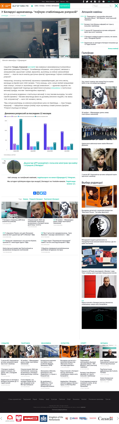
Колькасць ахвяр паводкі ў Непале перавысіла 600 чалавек (98, 332)
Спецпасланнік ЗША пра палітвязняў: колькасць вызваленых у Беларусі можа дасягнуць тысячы (38, 222)
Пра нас (108, 399)
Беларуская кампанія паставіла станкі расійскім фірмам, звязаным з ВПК (48, 363)
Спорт (83, 343)
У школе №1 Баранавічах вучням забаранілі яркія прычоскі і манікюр (99, 31)
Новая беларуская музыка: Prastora (106, 379)
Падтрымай (27, 399)
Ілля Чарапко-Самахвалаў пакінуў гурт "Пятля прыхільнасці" (109, 362)
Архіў (47, 399)
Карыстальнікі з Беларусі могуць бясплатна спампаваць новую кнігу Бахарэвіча (97, 303)
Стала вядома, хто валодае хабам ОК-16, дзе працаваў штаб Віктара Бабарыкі (28, 382)
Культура (65, 343)
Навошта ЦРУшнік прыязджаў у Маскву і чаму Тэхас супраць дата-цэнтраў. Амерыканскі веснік (99, 272)
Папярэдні (1, 418)
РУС (113, 1)
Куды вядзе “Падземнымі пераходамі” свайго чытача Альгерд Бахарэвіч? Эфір (56, 241)
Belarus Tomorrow (50, 1)
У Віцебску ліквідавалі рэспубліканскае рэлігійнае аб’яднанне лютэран (55, 249)
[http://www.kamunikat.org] (73, 418)
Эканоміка (46, 343)
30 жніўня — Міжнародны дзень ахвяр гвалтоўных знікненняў (63, 221)
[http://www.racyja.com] (56, 418)
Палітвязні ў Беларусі (51, 199)
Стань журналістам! (14, 399)
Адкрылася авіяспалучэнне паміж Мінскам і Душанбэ (97, 144)
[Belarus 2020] (20, 418)
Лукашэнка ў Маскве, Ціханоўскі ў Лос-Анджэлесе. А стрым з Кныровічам (49, 373)
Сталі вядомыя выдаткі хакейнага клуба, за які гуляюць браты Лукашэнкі (88, 384)
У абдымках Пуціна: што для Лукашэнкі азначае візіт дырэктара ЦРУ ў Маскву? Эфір (19, 234)
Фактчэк (62, 1)
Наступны (118, 418)
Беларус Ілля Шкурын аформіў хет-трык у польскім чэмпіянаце (99, 25)
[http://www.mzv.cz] (82, 418)
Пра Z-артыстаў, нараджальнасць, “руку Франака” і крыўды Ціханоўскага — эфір (56, 234)
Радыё (35, 399)
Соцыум (23, 15)
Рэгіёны (41, 399)
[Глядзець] (54, 219)
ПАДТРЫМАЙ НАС (65, 6)
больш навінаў (113, 48)
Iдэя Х (57, 1)
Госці (43, 1)
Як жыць (42, 6)
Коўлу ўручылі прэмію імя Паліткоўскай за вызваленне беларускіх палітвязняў (18, 249)
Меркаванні (55, 6)
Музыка (104, 343)
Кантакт (84, 399)
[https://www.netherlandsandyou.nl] (42, 418)
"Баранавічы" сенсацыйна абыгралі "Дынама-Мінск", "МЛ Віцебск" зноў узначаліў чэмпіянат (100, 18)
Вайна (36, 6)
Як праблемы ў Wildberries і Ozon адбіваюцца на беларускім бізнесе (47, 384)
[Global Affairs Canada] (95, 418)
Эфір (67, 1)
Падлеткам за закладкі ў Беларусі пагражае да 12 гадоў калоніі (101, 43)
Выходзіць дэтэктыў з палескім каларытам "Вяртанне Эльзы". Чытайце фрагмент (97, 211)
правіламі (83, 407)
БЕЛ (109, 1)
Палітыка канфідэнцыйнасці (59, 409)
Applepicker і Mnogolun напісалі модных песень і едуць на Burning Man (69, 383)
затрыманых (56, 88)
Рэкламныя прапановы (96, 399)
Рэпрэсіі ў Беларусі (36, 199)
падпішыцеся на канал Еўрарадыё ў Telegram (56, 177)
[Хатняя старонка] (20, 6)
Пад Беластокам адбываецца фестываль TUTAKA (109, 370)
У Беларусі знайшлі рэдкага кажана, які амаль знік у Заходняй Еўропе (100, 37)
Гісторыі (48, 6)
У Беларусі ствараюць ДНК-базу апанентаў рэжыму (13, 220)
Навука (25, 199)
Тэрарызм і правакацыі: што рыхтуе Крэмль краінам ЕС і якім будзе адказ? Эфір (19, 241)
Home (32, 6)
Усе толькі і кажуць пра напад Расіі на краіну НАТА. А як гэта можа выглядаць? (98, 82)
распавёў (32, 67)
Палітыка (25, 343)
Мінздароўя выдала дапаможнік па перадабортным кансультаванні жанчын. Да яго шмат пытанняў (99, 241)
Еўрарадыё (4, 15)
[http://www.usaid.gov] (63, 418)
